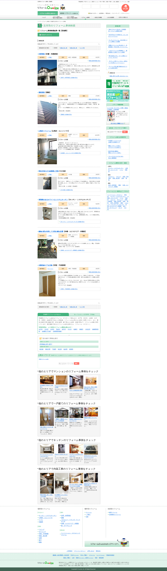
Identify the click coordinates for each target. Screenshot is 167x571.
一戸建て (49, 57)
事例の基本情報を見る (94, 60)
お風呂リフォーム (45, 131)
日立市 (46, 329)
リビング (118, 176)
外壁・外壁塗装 (112, 185)
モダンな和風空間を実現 (75, 390)
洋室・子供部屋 (43, 533)
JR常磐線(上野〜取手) (46, 344)
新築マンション (95, 1)
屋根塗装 (42, 92)
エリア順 (82, 48)
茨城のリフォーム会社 (44, 359)
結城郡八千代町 (46, 331)
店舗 (87, 516)
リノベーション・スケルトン (114, 194)
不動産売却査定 (110, 555)
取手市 (64, 329)
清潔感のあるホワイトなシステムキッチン (53, 199)
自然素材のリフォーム (115, 514)
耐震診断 (101, 557)
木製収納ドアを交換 (45, 265)
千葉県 (54, 349)
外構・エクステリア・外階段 (70, 523)
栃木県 (65, 349)
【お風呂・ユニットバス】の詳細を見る (70, 153)
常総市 (58, 329)
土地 (114, 1)
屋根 (119, 185)
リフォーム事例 (45, 21)
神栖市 (81, 329)
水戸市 (41, 329)
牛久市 (70, 329)
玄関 (122, 178)
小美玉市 (87, 329)
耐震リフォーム (113, 512)
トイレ (121, 170)
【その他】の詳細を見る (66, 190)
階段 (40, 542)
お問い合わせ (90, 551)
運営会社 (98, 551)
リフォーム (92, 555)
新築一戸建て (109, 1)
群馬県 (71, 349)
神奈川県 (47, 349)
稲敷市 (75, 329)
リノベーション (123, 1)
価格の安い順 (63, 48)
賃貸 (128, 1)
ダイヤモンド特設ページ (117, 123)
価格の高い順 (73, 48)
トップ (39, 21)
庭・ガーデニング (112, 207)
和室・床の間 (116, 178)
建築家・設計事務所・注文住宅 (61, 555)
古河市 (52, 329)
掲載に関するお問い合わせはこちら (119, 76)
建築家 (117, 1)
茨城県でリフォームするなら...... (53, 314)
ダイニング (120, 199)
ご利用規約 (69, 551)
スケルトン (111, 176)
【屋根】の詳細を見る (66, 114)
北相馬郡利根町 (57, 331)
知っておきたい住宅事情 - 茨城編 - (84, 314)
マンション (50, 268)
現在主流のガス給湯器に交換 (49, 171)
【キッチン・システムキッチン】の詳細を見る (72, 221)
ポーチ (120, 207)
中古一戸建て (102, 1)
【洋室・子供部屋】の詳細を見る (69, 289)
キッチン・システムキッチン (115, 168)
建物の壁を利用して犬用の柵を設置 (51, 231)
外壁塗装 (42, 54)
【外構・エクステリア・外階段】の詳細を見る (72, 250)
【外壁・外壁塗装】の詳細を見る (69, 77)
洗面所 (41, 522)
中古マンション (87, 1)
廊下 (124, 206)
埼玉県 (60, 349)
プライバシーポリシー (80, 551)
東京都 (41, 349)
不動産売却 (80, 1)
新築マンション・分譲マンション (84, 557)
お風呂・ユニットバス (45, 517)
